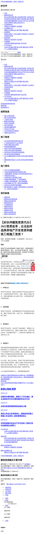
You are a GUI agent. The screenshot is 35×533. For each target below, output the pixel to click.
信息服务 (19, 26)
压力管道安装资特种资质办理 (13, 141)
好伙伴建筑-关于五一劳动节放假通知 (16, 183)
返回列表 (3, 105)
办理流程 (7, 43)
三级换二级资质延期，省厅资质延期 (15, 181)
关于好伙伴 (7, 45)
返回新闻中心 (5, 107)
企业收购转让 (8, 24)
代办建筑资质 (8, 204)
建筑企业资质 (8, 208)
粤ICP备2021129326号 (11, 468)
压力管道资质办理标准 (11, 131)
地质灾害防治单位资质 (11, 144)
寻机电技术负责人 (10, 175)
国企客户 (25, 34)
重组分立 (7, 30)
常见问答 (24, 43)
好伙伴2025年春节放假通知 (13, 185)
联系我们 (15, 49)
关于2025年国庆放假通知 (12, 170)
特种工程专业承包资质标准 (13, 148)
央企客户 (31, 34)
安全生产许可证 (23, 21)
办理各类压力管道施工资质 (13, 177)
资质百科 (13, 39)
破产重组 (19, 30)
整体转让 (7, 26)
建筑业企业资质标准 (10, 199)
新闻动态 (7, 39)
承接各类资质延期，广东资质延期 (15, 179)
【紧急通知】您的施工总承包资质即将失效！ (18, 174)
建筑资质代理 (8, 15)
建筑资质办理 (8, 203)
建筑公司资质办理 (10, 214)
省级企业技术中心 (19, 22)
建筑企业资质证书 (10, 212)
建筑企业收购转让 (6, 445)
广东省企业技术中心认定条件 (13, 143)
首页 (5, 13)
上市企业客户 (17, 34)
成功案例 (7, 32)
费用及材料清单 (15, 43)
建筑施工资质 (8, 210)
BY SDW (23, 484)
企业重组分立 (8, 28)
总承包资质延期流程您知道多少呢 (15, 172)
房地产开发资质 (22, 19)
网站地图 (21, 468)
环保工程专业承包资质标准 (13, 150)
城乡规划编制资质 (12, 21)
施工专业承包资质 (20, 17)
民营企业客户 (8, 34)
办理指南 (7, 41)
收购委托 (13, 26)
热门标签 (27, 468)
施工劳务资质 (8, 125)
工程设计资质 (8, 119)
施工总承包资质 (9, 17)
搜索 (19, 52)
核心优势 (19, 47)
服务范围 (13, 47)
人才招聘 (9, 49)
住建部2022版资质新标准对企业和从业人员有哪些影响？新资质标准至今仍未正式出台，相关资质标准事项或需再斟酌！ (17, 377)
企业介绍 (7, 47)
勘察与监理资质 (11, 19)
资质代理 (3, 436)
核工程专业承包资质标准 (12, 154)
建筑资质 (7, 197)
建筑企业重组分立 (6, 450)
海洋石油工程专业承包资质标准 (14, 152)
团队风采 (25, 47)
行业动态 (19, 39)
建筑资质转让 (8, 206)
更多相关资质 (8, 36)
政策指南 (7, 37)
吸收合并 (13, 30)
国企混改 (25, 30)
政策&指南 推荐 (8, 389)
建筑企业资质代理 (10, 201)
